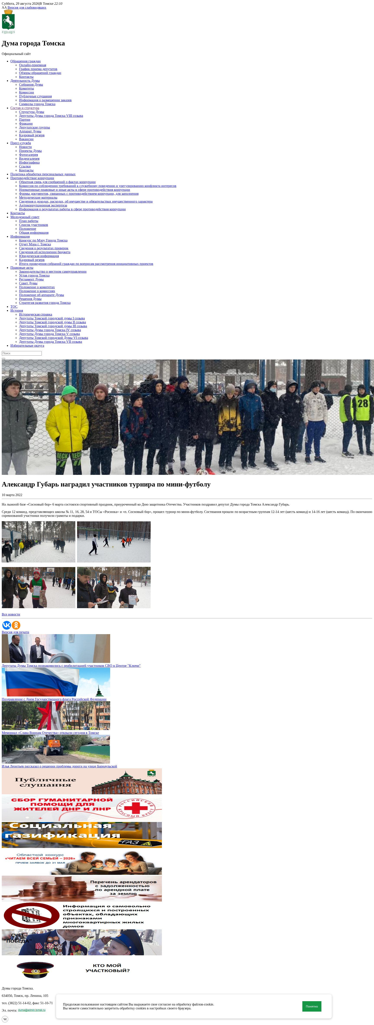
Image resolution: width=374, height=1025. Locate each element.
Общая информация (33, 232)
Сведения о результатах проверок (43, 248)
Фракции (26, 123)
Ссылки (25, 166)
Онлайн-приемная (32, 65)
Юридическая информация (39, 256)
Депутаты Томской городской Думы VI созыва (53, 338)
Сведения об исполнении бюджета (44, 252)
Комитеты (26, 88)
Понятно (312, 1006)
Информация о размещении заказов (45, 100)
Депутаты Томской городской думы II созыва (52, 322)
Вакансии (26, 139)
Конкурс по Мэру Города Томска (43, 240)
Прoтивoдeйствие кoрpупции (32, 178)
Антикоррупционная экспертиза (43, 205)
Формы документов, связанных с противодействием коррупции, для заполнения (79, 193)
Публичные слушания (35, 96)
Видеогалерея (29, 158)
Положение (27, 228)
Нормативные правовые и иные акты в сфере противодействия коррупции (74, 190)
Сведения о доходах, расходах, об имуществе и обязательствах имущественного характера (86, 201)
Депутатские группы (34, 127)
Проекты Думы (30, 151)
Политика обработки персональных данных (43, 174)
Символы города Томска (37, 104)
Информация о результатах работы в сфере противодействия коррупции (72, 209)
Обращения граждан (25, 61)
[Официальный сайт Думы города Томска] (8, 32)
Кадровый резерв (32, 135)
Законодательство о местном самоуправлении (53, 271)
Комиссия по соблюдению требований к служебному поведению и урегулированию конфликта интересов (97, 186)
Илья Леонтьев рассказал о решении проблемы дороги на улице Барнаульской (59, 766)
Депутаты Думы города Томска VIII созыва (51, 116)
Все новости (11, 614)
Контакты (26, 77)
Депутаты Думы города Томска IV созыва (50, 330)
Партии (24, 119)
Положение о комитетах (37, 287)
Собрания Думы (31, 84)
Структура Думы (31, 112)
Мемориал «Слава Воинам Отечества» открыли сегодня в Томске (50, 733)
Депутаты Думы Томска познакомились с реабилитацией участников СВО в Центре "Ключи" (71, 665)
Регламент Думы (31, 279)
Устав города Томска (34, 275)
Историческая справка (35, 314)
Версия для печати (15, 632)
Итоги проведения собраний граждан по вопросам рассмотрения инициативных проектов (86, 264)
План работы (28, 221)
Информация (20, 236)
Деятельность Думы (25, 80)
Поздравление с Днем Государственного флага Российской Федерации (54, 699)
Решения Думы (30, 299)
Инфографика (29, 162)
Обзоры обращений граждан (40, 73)
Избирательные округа (27, 345)
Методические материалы (38, 197)
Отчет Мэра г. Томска (35, 244)
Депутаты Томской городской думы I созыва (52, 318)
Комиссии (26, 92)
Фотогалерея (28, 154)
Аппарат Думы (30, 131)
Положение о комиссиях (37, 291)
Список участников (33, 225)
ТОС (14, 306)
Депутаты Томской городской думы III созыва (53, 326)
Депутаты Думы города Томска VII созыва (50, 341)
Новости (25, 147)
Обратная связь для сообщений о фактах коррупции (57, 182)
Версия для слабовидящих (27, 7)
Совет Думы (28, 283)
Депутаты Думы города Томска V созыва (49, 334)
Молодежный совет (24, 217)
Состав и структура (24, 108)
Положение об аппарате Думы (41, 295)
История (16, 310)
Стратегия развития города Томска (45, 303)
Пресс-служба (20, 143)
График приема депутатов (38, 69)
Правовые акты (21, 267)
